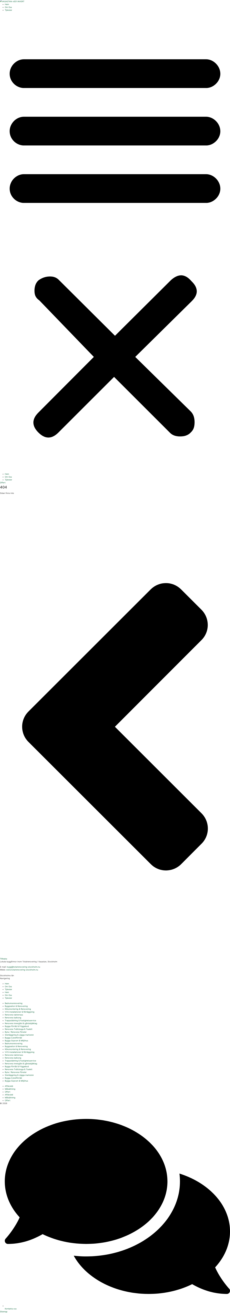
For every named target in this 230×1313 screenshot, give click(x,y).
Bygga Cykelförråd (13, 1038)
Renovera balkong (13, 1017)
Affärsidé (9, 1086)
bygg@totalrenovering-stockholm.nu (23, 967)
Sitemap (3, 1311)
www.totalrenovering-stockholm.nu (22, 970)
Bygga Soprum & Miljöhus (16, 1040)
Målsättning (10, 1089)
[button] (115, 242)
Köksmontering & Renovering (18, 1009)
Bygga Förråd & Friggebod (17, 1026)
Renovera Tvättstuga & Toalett (18, 1029)
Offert (7, 1092)
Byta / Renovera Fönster (16, 1032)
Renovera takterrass (14, 1015)
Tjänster (8, 10)
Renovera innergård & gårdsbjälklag (21, 1023)
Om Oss (8, 7)
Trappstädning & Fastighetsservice (20, 1020)
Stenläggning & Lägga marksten (19, 1035)
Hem (7, 4)
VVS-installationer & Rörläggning (19, 1012)
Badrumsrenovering (13, 1003)
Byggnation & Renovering (16, 1006)
